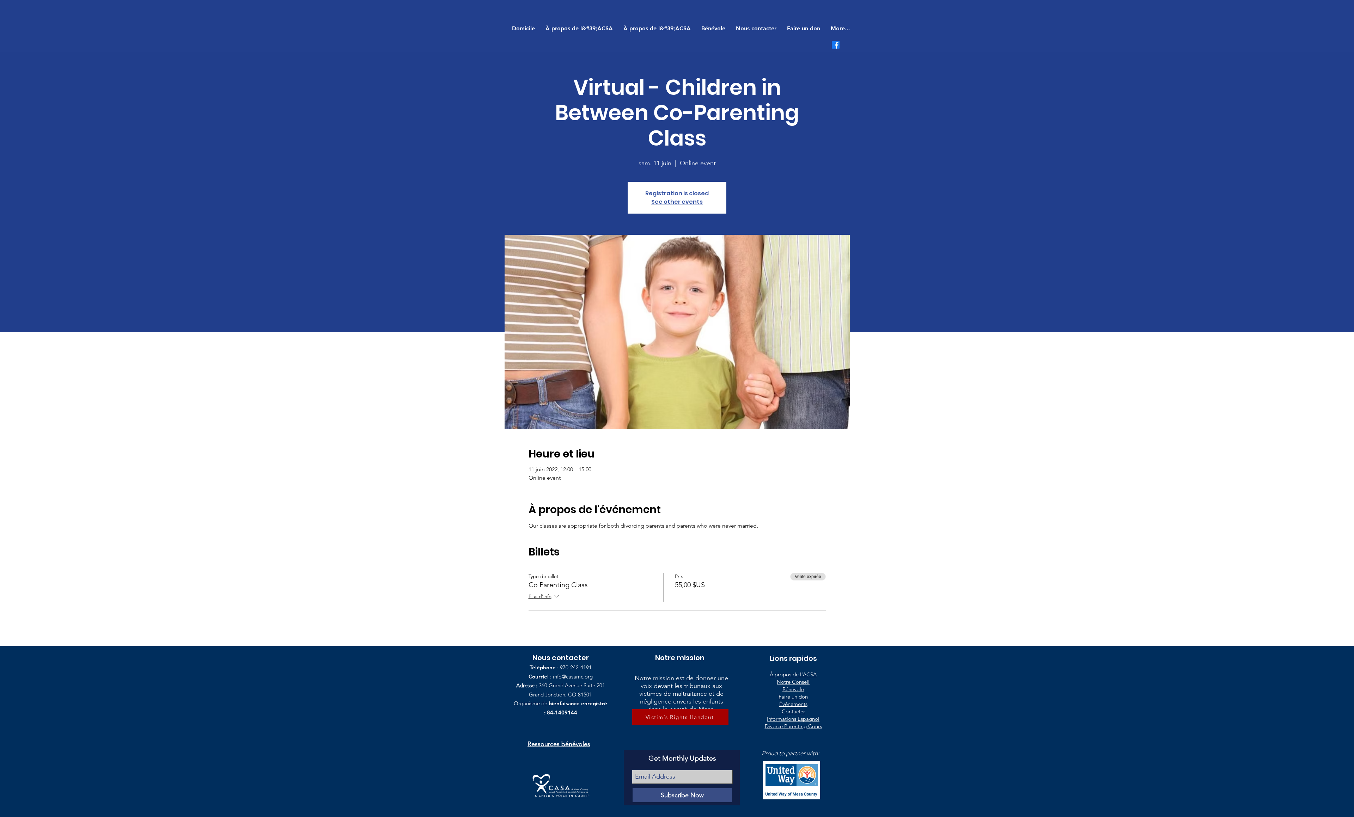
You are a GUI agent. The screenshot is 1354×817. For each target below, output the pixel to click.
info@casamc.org (573, 676)
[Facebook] (836, 45)
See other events (677, 202)
